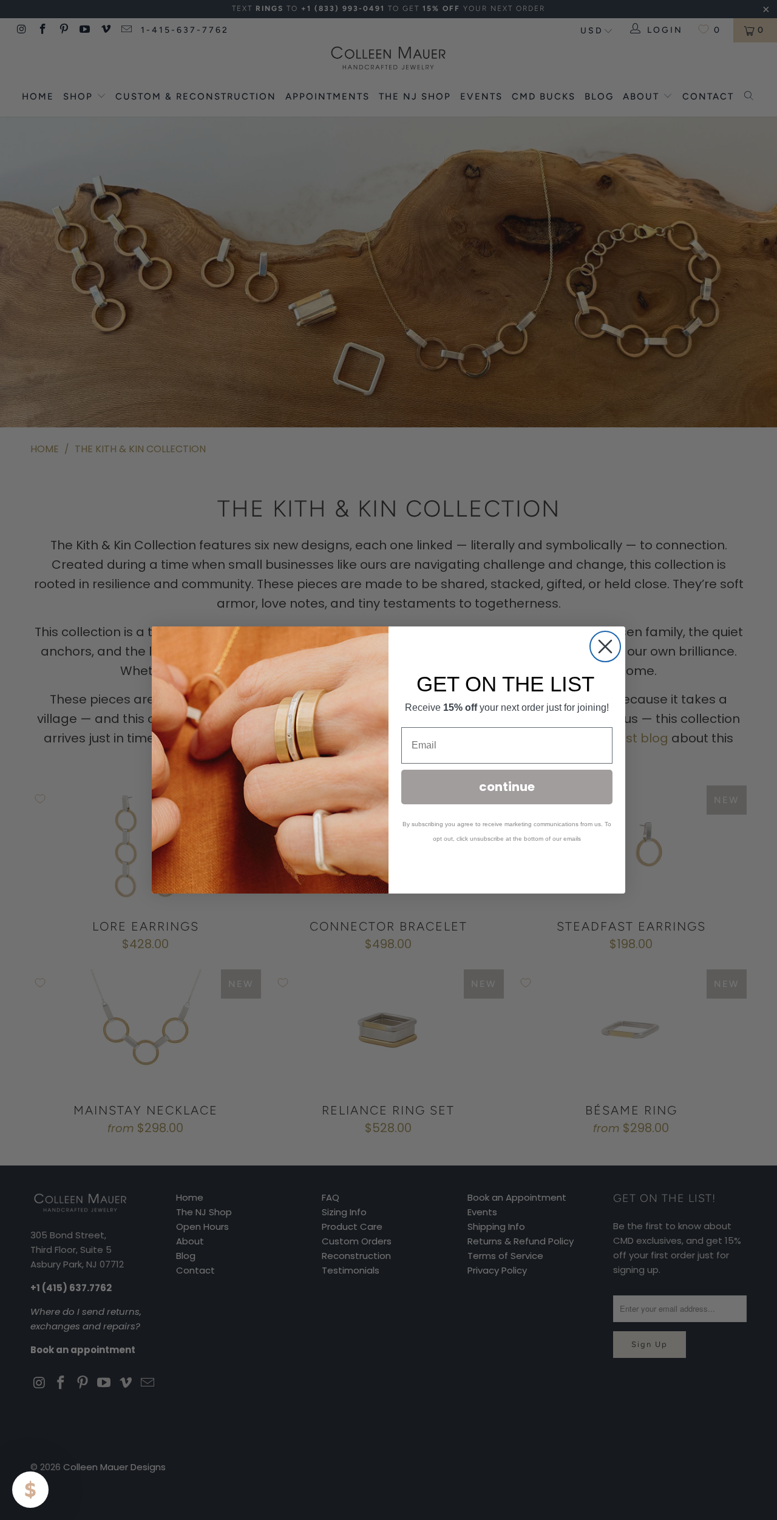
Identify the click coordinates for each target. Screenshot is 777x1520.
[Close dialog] (605, 646)
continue (507, 786)
